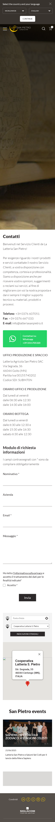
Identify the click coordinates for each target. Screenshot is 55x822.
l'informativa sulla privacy (27, 573)
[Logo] (20, 29)
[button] (27, 684)
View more (27, 733)
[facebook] (28, 799)
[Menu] (5, 29)
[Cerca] (43, 29)
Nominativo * (11, 474)
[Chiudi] (39, 654)
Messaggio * (10, 536)
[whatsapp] (43, 799)
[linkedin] (23, 799)
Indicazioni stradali (27, 634)
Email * (7, 515)
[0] (50, 29)
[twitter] (33, 799)
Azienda (8, 494)
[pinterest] (38, 799)
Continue (28, 19)
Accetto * (12, 585)
